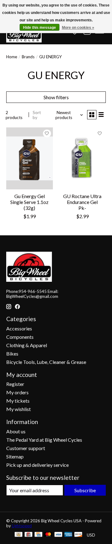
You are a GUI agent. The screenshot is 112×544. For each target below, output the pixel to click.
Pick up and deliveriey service (37, 465)
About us (16, 431)
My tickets (18, 401)
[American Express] (68, 535)
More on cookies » (78, 27)
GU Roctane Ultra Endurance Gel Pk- (82, 202)
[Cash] (18, 535)
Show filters (56, 97)
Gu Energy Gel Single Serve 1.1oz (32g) (29, 202)
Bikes (12, 353)
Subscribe (85, 490)
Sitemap (15, 456)
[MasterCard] (48, 535)
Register (15, 384)
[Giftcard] (28, 535)
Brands (28, 56)
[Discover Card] (78, 535)
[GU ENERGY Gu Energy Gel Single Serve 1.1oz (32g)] (29, 158)
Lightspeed (22, 525)
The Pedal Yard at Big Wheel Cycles (44, 440)
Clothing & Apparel (26, 345)
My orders (17, 392)
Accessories (19, 328)
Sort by (37, 115)
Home (11, 56)
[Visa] (58, 535)
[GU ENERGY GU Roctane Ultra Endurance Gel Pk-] (82, 158)
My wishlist (18, 409)
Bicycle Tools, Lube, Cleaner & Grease (46, 362)
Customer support (25, 448)
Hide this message (39, 27)
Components (20, 337)
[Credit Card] (38, 535)
